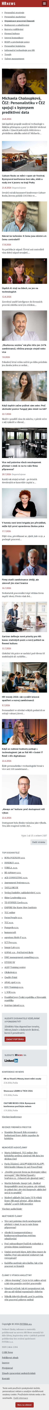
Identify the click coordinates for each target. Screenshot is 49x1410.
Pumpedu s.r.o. (11, 927)
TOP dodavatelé (10, 852)
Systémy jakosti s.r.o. (14, 1005)
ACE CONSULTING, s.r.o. (16, 877)
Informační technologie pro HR (19, 50)
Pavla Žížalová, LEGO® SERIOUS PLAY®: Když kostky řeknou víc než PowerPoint (24, 1165)
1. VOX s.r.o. (10, 992)
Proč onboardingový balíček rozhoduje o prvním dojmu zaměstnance (23, 1245)
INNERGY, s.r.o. (11, 862)
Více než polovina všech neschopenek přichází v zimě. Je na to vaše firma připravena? (21, 466)
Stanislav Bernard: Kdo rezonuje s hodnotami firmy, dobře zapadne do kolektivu (21, 1135)
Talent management (14, 58)
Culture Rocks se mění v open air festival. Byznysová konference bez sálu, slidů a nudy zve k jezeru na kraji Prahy (23, 179)
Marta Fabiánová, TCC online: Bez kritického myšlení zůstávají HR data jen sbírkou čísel (24, 1155)
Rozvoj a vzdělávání (13, 29)
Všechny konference (12, 1116)
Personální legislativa (14, 46)
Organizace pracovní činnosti (19, 20)
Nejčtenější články (12, 1216)
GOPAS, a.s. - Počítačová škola (18, 952)
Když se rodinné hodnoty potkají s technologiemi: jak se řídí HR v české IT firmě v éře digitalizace (22, 752)
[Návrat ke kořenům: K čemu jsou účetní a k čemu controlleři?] (24, 216)
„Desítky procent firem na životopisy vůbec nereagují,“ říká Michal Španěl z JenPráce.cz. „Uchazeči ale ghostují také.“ (25, 1175)
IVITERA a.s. (26, 1324)
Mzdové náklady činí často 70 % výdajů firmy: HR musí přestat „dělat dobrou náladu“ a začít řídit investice (23, 1200)
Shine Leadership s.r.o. (15, 897)
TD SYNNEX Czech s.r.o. (16, 902)
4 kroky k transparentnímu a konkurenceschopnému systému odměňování (20, 1235)
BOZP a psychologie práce (17, 41)
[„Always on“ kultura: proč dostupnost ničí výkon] (24, 789)
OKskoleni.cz (10, 972)
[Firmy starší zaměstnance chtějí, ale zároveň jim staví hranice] (24, 559)
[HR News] (8, 3)
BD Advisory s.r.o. (12, 872)
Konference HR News (13, 1071)
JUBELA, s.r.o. (11, 867)
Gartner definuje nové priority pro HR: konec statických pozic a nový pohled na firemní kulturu (23, 640)
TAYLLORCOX (11, 887)
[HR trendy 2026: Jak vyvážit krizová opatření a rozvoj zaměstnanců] (24, 677)
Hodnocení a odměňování (16, 25)
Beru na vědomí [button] (24, 1405)
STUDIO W (9, 962)
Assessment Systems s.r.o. (17, 882)
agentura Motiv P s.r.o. (15, 937)
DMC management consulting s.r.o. (21, 957)
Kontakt (6, 1378)
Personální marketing (14, 16)
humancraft (10, 932)
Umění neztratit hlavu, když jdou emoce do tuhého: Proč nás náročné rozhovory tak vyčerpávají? (25, 1255)
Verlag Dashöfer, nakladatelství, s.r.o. (22, 892)
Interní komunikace (13, 37)
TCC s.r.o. (8, 922)
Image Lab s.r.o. (12, 947)
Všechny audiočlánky (12, 1208)
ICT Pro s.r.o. (10, 942)
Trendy (7, 54)
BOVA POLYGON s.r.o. (14, 857)
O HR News (7, 1352)
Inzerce (5, 1362)
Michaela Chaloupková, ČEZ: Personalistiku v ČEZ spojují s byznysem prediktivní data (23, 105)
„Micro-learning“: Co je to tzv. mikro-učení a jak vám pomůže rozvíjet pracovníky (25, 1282)
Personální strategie (14, 12)
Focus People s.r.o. (13, 917)
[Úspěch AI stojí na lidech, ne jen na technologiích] (24, 270)
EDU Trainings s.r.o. (14, 987)
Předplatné (7, 1368)
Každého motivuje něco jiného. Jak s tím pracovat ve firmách (23, 1265)
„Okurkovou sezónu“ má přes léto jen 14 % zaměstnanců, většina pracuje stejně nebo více (24, 348)
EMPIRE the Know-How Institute (20, 907)
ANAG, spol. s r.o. (12, 982)
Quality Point (10, 977)
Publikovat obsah (10, 1357)
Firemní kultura (12, 33)
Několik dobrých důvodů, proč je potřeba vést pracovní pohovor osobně (23, 1298)
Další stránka (38, 842)
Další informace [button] (20, 1398)
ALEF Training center (15, 967)
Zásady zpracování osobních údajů (18, 1373)
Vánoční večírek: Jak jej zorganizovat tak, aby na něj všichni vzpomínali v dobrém (24, 1290)
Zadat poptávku (15, 1039)
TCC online (9, 912)
